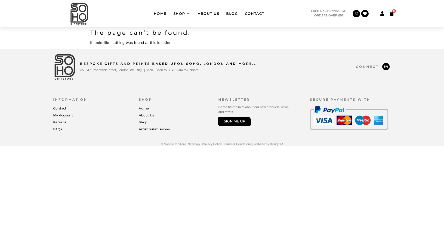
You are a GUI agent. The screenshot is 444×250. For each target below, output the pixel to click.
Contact (255, 13)
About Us (208, 13)
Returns (59, 122)
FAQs (57, 129)
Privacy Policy (212, 144)
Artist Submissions (154, 129)
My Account (63, 115)
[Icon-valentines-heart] (365, 13)
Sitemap (194, 144)
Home (160, 13)
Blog (232, 13)
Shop (179, 13)
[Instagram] (356, 13)
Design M (276, 144)
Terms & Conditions (238, 144)
